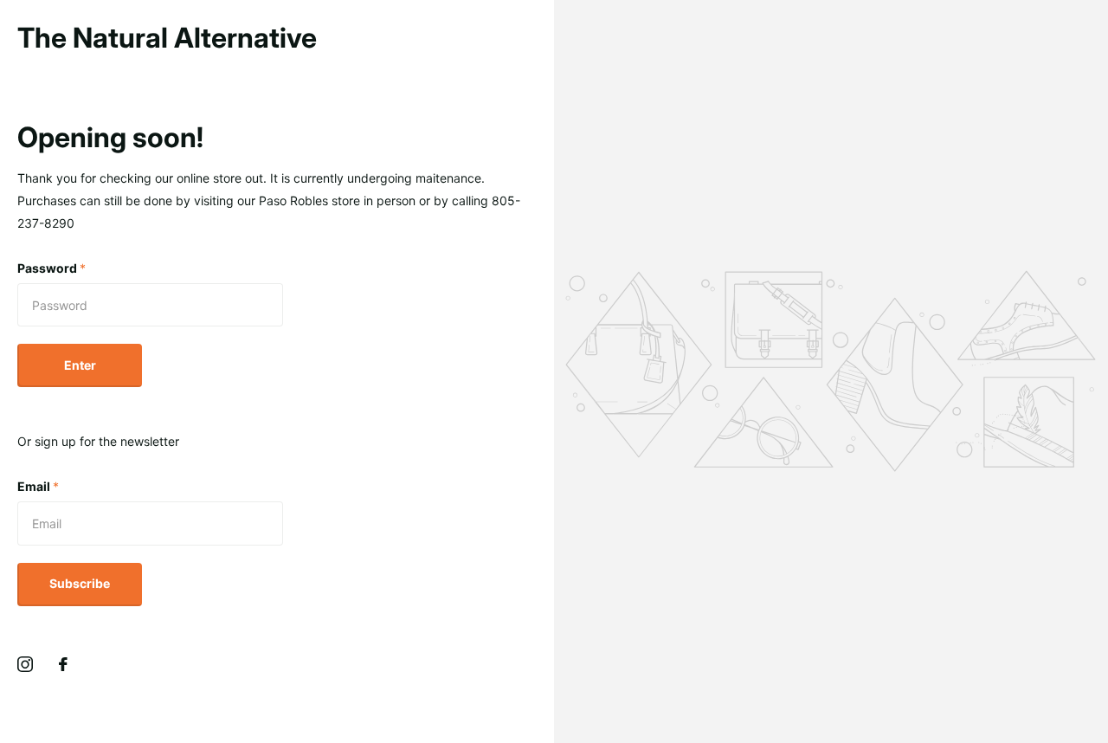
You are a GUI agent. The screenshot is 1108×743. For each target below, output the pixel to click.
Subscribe (79, 583)
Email (38, 486)
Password (51, 268)
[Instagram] (25, 664)
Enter (80, 365)
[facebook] (63, 664)
